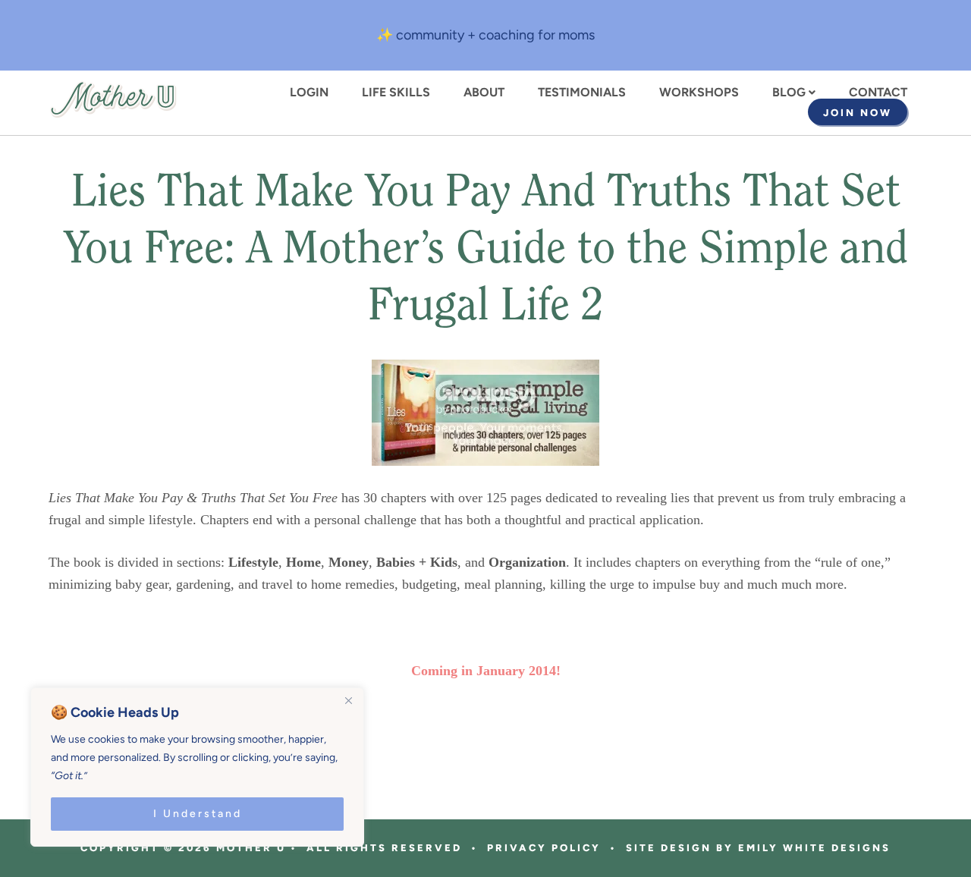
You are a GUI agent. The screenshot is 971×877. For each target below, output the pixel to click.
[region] (197, 767)
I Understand (197, 813)
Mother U (113, 99)
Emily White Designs (814, 847)
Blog (789, 92)
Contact (878, 92)
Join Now (857, 112)
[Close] (348, 700)
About (484, 92)
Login (309, 92)
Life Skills (396, 92)
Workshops (699, 92)
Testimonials (582, 92)
